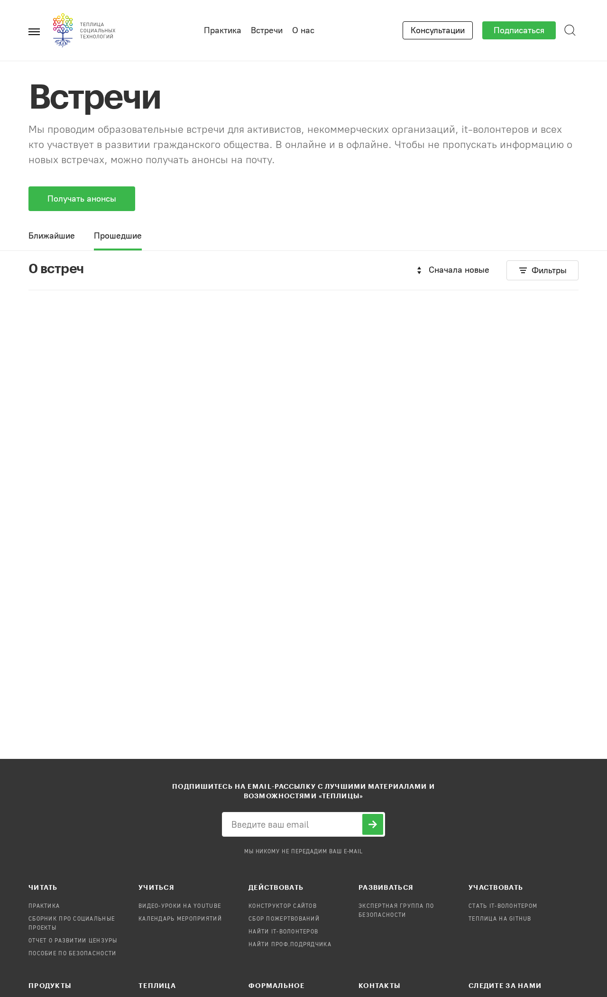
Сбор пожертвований (284, 919)
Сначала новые (459, 270)
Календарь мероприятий (180, 919)
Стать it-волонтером (503, 906)
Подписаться (519, 30)
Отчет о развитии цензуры (73, 941)
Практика (222, 30)
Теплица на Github (500, 919)
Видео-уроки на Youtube (179, 906)
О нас (303, 30)
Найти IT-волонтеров (283, 932)
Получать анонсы (81, 199)
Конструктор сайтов (282, 906)
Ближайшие (51, 236)
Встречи (267, 30)
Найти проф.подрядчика (289, 945)
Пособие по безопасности (72, 954)
